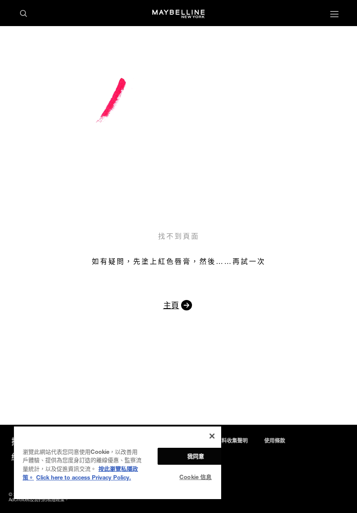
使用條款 (274, 441)
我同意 (195, 456)
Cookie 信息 (195, 476)
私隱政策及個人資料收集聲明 (214, 441)
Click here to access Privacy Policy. (83, 477)
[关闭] (212, 436)
